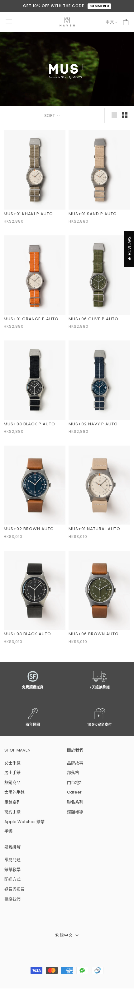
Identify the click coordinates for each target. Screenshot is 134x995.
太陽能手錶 (14, 792)
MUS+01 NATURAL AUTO (94, 529)
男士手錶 (12, 772)
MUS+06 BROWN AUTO (94, 634)
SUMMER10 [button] (99, 5)
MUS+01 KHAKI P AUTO (28, 214)
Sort (50, 115)
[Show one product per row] (114, 115)
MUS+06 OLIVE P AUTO (93, 319)
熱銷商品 (12, 782)
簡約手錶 (12, 812)
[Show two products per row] (124, 115)
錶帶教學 (12, 869)
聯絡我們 (12, 899)
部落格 (73, 772)
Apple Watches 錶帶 (24, 822)
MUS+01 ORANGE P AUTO (31, 319)
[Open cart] (125, 22)
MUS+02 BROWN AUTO (29, 529)
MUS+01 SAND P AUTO (93, 214)
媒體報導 (75, 812)
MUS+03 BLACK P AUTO (29, 424)
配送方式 (12, 879)
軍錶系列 (12, 802)
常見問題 (12, 860)
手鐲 (8, 831)
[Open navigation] (9, 22)
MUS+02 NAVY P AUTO (93, 424)
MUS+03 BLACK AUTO (27, 634)
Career (74, 792)
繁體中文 (64, 935)
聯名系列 (75, 802)
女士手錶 (12, 763)
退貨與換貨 (14, 889)
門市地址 (75, 782)
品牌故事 (75, 763)
